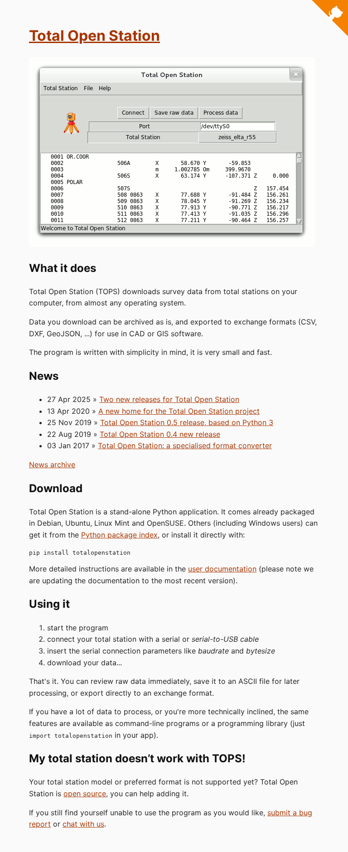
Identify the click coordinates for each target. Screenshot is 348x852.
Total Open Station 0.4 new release (160, 434)
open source (84, 793)
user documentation (222, 568)
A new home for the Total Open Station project (179, 411)
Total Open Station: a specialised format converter (185, 445)
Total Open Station (94, 35)
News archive (52, 464)
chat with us (83, 823)
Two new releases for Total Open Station (169, 399)
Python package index (119, 534)
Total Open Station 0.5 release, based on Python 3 (186, 422)
